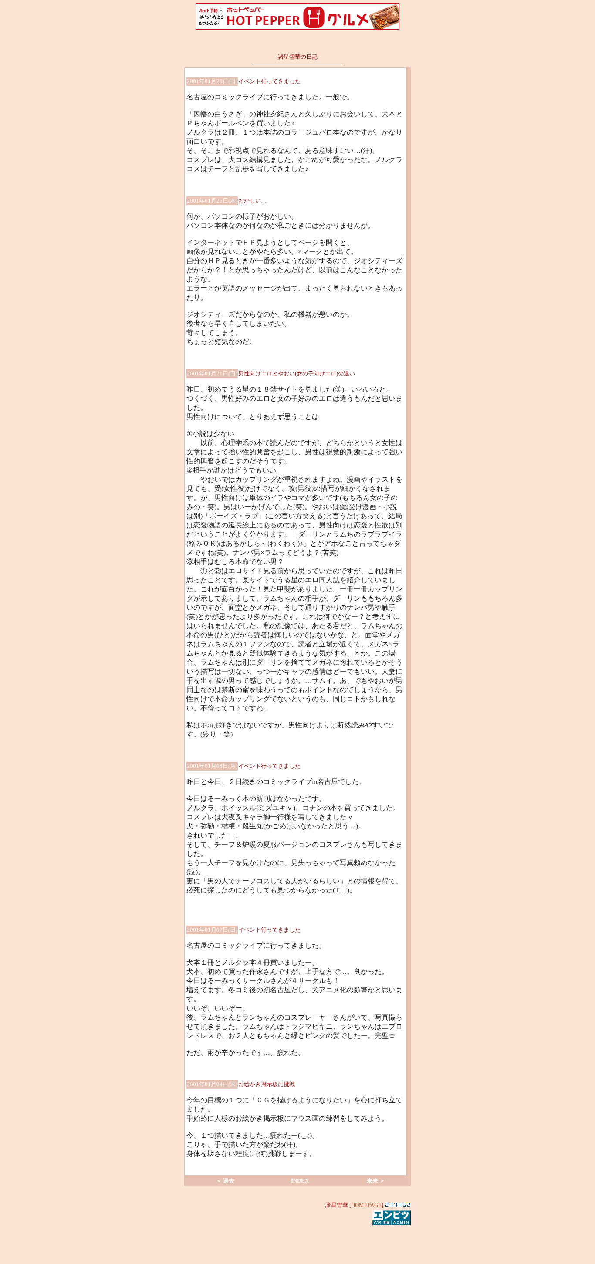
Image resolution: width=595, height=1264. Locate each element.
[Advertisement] (297, 1240)
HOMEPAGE (366, 1205)
